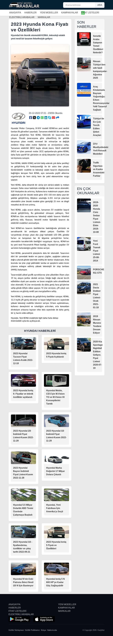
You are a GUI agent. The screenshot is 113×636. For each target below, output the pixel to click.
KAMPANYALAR (69, 12)
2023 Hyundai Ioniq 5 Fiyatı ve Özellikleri (56, 545)
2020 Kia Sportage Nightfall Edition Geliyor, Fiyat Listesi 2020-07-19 (98, 354)
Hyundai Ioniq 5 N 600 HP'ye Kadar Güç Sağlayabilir (55, 582)
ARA (99, 5)
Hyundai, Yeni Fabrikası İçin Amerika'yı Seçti (54, 508)
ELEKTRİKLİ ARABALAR (21, 614)
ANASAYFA (15, 12)
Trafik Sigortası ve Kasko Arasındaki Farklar (98, 169)
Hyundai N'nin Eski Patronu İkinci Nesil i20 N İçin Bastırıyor (23, 582)
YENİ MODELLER (49, 12)
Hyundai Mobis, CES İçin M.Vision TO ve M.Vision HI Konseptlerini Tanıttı (55, 397)
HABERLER (30, 12)
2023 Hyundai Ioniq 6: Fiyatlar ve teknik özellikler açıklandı (23, 393)
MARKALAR (64, 611)
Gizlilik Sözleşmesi (16, 630)
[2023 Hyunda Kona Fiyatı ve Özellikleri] (30, 117)
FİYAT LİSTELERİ (90, 12)
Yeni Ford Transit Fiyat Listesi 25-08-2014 (96, 251)
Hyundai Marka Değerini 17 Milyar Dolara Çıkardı (55, 471)
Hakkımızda (52, 630)
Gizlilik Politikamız (32, 630)
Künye (43, 630)
